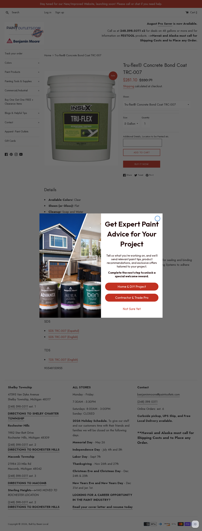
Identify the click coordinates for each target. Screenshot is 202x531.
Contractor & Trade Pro (132, 298)
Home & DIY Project (132, 286)
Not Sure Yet (132, 309)
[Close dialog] (157, 218)
